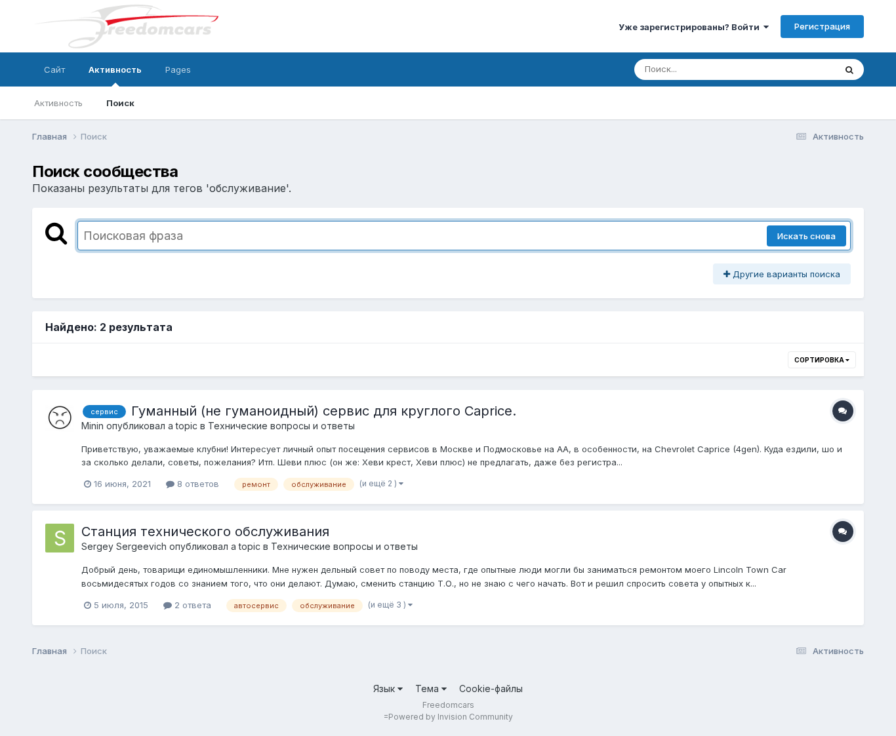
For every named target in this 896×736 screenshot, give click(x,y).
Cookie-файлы (491, 688)
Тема (428, 688)
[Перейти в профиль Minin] (59, 417)
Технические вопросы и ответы (281, 425)
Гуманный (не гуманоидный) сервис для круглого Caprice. (323, 411)
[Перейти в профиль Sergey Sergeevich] (59, 538)
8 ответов (196, 483)
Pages (178, 69)
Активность (115, 69)
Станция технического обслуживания (205, 531)
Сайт (54, 69)
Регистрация (822, 26)
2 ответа (191, 605)
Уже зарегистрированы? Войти (691, 27)
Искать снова (806, 236)
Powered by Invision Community (450, 717)
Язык (385, 688)
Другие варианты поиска (785, 274)
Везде (805, 69)
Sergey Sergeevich (124, 546)
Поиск (120, 103)
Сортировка (819, 360)
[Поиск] (849, 69)
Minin (92, 425)
